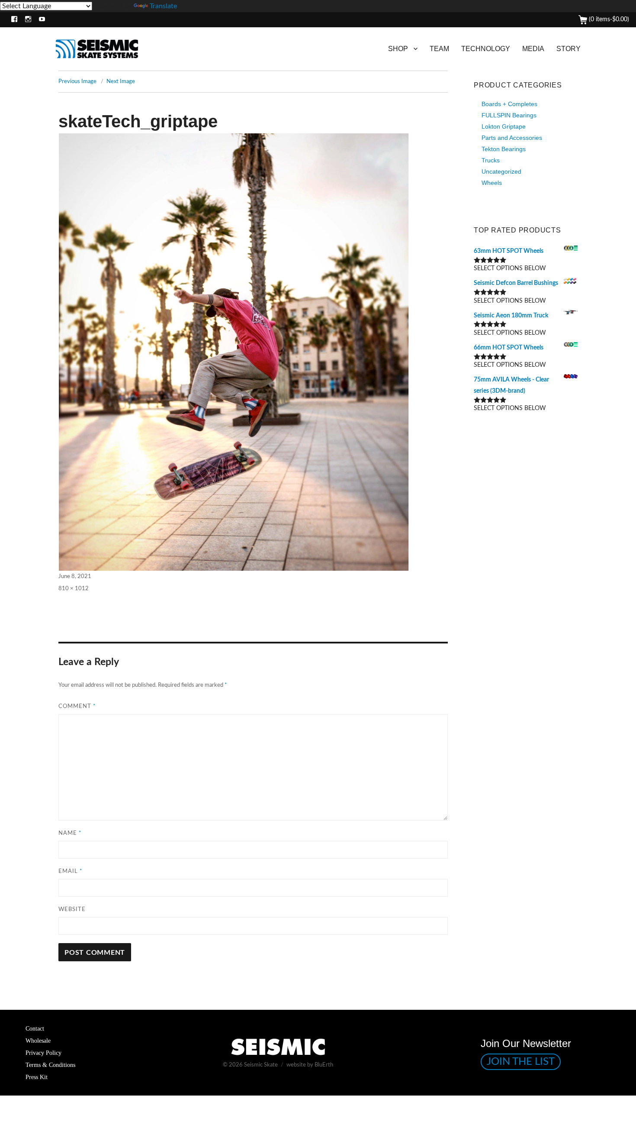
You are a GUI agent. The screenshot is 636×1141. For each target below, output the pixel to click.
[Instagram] (26, 19)
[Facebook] (12, 19)
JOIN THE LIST (521, 1062)
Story (568, 48)
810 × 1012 (73, 589)
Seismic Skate (261, 1065)
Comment (77, 706)
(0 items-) (608, 19)
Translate (163, 6)
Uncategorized (501, 171)
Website (72, 909)
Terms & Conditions (50, 1064)
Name (70, 833)
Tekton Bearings (504, 148)
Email (70, 871)
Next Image (120, 81)
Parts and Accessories (512, 137)
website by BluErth (309, 1065)
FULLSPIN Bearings (509, 115)
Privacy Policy (43, 1052)
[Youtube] (40, 19)
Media (533, 48)
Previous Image (77, 81)
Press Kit (37, 1076)
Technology (485, 48)
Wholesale (38, 1040)
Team (439, 48)
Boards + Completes (509, 103)
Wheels (492, 182)
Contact (35, 1028)
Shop (398, 48)
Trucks (491, 160)
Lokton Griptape (504, 126)
